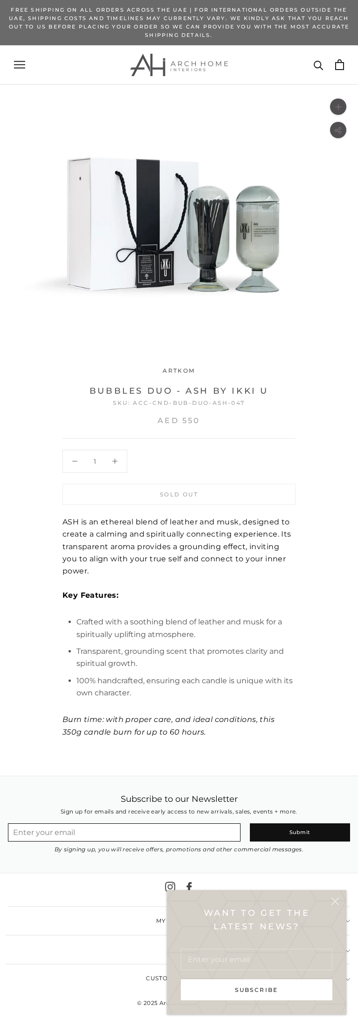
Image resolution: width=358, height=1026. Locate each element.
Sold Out (179, 494)
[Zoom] (338, 107)
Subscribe (256, 989)
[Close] (335, 901)
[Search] (319, 65)
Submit (299, 832)
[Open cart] (339, 64)
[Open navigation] (19, 65)
